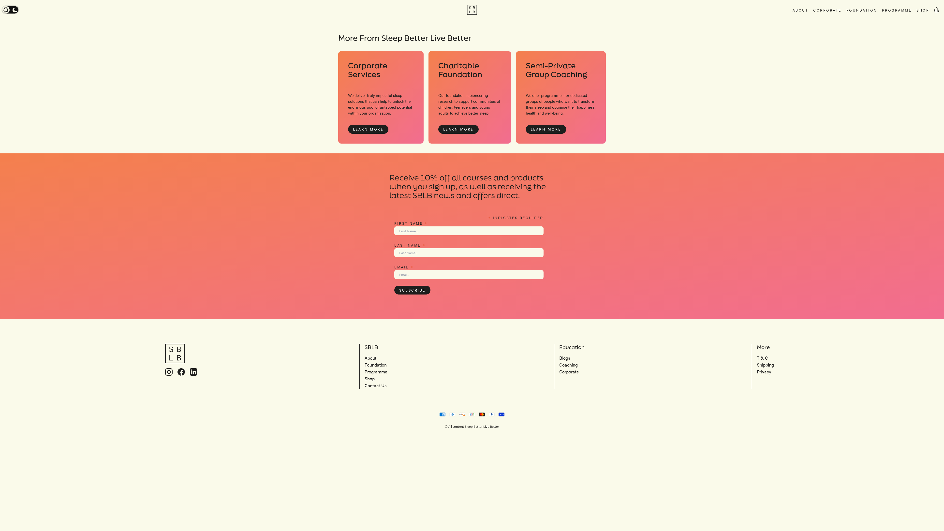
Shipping (765, 365)
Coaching (568, 365)
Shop (922, 10)
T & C (762, 358)
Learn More (368, 129)
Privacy (764, 372)
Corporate (827, 10)
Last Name (410, 245)
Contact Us (376, 385)
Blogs (564, 358)
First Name (410, 223)
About (801, 10)
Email (403, 266)
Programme (897, 10)
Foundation (861, 10)
